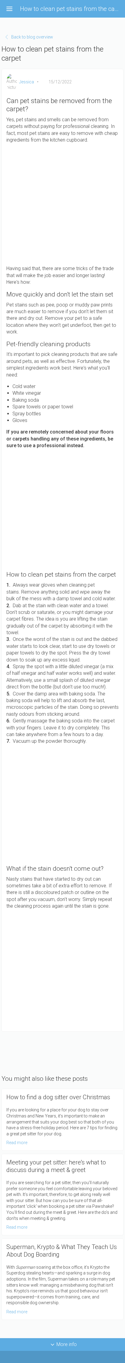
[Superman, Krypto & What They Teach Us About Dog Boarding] (62, 1279)
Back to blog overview (32, 37)
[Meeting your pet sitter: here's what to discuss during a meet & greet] (62, 1194)
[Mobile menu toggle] (9, 8)
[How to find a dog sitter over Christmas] (62, 1119)
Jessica (26, 81)
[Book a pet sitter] (62, 971)
